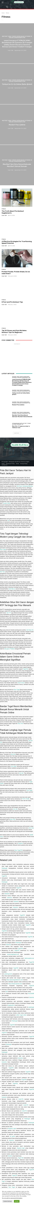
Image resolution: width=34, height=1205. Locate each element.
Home (3, 13)
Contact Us (4, 464)
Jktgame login (21, 1148)
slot (7, 991)
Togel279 (22, 915)
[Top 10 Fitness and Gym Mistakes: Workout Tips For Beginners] (17, 317)
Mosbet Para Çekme (18, 405)
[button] (7, 6)
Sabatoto (7, 893)
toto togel (13, 766)
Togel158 (25, 669)
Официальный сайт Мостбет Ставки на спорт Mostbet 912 (21, 424)
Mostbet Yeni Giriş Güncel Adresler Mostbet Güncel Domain (22, 415)
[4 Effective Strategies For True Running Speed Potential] (17, 228)
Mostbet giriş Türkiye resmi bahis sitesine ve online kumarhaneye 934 (17, 37)
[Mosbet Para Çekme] (17, 124)
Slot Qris (13, 754)
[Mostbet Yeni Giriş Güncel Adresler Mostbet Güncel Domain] (17, 165)
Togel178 (4, 876)
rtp (8, 520)
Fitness (4, 208)
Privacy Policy (23, 463)
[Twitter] (17, 454)
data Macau (12, 588)
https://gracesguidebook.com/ (14, 979)
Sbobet (10, 1156)
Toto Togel (29, 790)
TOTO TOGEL (26, 798)
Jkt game (12, 1136)
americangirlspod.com (13, 954)
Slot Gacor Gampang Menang (25, 486)
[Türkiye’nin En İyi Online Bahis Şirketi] (17, 84)
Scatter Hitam (6, 503)
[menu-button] (2, 2)
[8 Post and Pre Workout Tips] (17, 288)
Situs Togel (3, 549)
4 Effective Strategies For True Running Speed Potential (17, 242)
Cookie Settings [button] (7, 1201)
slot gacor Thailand (9, 648)
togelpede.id (11, 1005)
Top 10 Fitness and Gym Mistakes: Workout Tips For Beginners (14, 331)
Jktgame (20, 843)
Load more (16, 433)
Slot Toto (2, 571)
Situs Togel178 (18, 850)
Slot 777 (9, 612)
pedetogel (31, 1007)
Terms (17, 463)
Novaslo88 (31, 993)
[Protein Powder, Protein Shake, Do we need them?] (17, 258)
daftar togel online (21, 1015)
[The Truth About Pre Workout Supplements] (17, 198)
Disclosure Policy (10, 463)
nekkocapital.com (29, 958)
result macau (21, 682)
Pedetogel (4, 868)
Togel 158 (20, 1158)
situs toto (31, 828)
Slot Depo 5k (29, 630)
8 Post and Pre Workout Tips (12, 302)
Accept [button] (16, 1201)
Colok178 (20, 1099)
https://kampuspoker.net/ (15, 983)
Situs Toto (20, 723)
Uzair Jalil (4, 215)
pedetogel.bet (8, 974)
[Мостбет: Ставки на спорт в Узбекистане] (6, 425)
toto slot (21, 773)
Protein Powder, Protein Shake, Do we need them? (16, 272)
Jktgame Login (12, 1128)
